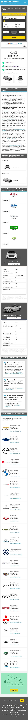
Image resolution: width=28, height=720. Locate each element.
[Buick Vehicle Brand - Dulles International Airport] (6, 563)
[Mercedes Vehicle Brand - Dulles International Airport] (6, 507)
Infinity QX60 (8, 406)
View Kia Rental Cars (14, 521)
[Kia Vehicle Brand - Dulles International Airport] (6, 518)
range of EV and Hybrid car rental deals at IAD (15, 684)
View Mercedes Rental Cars (15, 509)
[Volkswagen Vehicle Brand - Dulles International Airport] (6, 552)
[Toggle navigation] (25, 2)
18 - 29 (5, 32)
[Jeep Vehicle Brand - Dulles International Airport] (6, 529)
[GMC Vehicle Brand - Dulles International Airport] (6, 608)
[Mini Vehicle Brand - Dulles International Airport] (6, 642)
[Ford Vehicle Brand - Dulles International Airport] (6, 439)
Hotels (4, 705)
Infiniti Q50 (6, 110)
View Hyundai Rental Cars (15, 543)
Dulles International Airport (14, 145)
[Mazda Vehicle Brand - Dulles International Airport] (6, 664)
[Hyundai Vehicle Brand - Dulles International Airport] (6, 541)
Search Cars (14, 690)
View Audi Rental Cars (14, 599)
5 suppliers (15, 66)
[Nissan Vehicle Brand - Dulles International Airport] (6, 451)
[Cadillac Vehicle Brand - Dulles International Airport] (6, 574)
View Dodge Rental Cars (15, 487)
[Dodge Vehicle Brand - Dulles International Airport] (6, 484)
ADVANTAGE (9, 119)
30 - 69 (14, 32)
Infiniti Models (9, 62)
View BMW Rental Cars (15, 476)
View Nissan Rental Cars (15, 453)
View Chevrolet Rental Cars (15, 431)
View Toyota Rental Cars (15, 464)
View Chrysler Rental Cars (15, 498)
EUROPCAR (4, 119)
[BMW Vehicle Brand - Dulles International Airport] (6, 473)
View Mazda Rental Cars (15, 667)
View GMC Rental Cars (14, 610)
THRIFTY (8, 138)
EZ (14, 119)
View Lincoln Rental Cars (15, 588)
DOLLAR (14, 138)
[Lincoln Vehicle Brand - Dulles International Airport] (6, 585)
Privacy (20, 705)
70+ (22, 32)
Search (14, 37)
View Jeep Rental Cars (14, 532)
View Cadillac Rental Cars (15, 577)
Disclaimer (15, 705)
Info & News (9, 705)
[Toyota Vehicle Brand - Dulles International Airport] (6, 462)
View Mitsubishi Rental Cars (15, 622)
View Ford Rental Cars (14, 442)
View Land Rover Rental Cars (16, 656)
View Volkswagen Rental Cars (16, 554)
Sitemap (25, 705)
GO (22, 700)
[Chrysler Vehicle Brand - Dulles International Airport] (6, 496)
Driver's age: (5, 29)
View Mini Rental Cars (14, 644)
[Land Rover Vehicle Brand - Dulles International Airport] (6, 653)
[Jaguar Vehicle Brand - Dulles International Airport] (6, 631)
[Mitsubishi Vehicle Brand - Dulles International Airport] (6, 619)
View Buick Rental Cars (15, 565)
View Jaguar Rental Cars (15, 633)
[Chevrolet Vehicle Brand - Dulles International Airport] (6, 428)
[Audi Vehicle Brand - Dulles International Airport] (6, 596)
